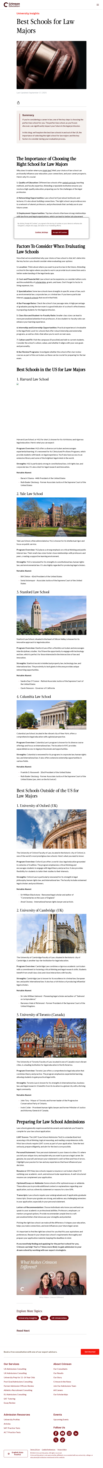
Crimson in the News (62, 1381)
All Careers (58, 1390)
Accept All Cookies (60, 232)
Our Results (58, 1373)
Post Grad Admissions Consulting (18, 1381)
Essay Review (9, 1403)
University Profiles (12, 1419)
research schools (31, 297)
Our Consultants (60, 1369)
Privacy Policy (62, 1449)
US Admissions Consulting (15, 1369)
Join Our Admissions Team (64, 1386)
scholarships (40, 282)
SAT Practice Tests (12, 1428)
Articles (7, 1424)
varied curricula (69, 182)
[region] (51, 228)
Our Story (57, 1377)
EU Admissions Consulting (15, 1394)
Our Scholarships (60, 1394)
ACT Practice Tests (12, 1432)
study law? (47, 170)
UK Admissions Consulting (15, 1373)
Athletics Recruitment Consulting (18, 1390)
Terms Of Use (35, 1449)
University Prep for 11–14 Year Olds (19, 1377)
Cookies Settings (41, 232)
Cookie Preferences (48, 1449)
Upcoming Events (61, 1419)
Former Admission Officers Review (19, 1386)
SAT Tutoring (9, 1398)
